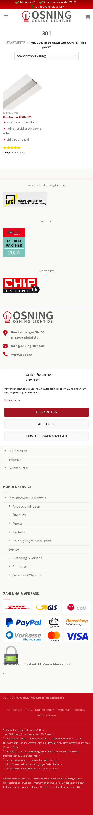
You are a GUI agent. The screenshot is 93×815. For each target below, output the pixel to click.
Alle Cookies (46, 412)
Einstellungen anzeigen (46, 436)
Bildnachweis (46, 715)
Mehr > (42, 730)
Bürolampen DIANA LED (17, 117)
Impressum (13, 709)
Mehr (15, 747)
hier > (56, 760)
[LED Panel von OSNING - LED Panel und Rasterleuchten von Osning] (46, 16)
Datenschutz (11, 400)
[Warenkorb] (87, 16)
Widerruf (63, 709)
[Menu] (5, 16)
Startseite (15, 42)
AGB (29, 709)
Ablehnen (46, 424)
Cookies (79, 709)
